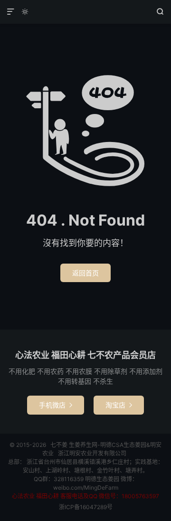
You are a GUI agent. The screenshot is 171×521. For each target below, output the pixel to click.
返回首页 (85, 273)
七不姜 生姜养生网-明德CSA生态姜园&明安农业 (85, 12)
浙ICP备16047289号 (86, 507)
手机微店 (55, 405)
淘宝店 (118, 405)
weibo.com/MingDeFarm (85, 487)
